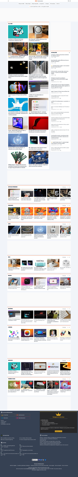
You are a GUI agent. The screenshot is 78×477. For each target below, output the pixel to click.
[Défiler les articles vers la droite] (69, 187)
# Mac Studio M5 (35, 3)
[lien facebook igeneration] (41, 459)
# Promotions (52, 3)
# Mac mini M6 (21, 3)
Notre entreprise (58, 465)
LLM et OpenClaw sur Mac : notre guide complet (39, 6)
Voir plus (64, 187)
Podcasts (10, 205)
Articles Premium (12, 187)
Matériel (10, 308)
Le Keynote (3, 422)
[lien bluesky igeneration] (45, 459)
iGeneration (6, 417)
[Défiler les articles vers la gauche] (67, 187)
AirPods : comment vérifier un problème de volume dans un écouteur (53, 437)
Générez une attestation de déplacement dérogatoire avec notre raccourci (54, 444)
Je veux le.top (3, 421)
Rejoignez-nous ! (58, 431)
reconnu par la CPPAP (30, 468)
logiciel (10, 327)
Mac (9, 257)
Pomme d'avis (11, 379)
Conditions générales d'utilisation (23, 465)
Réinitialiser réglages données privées (39, 469)
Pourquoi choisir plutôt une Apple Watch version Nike (50, 441)
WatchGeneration (22, 417)
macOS (10, 275)
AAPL (9, 224)
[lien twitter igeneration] (43, 459)
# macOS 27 (41, 3)
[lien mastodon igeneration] (39, 459)
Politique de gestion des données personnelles (39, 465)
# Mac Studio (28, 3)
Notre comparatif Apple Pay (7, 439)
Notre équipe (51, 465)
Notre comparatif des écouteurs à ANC (28, 439)
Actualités (54, 52)
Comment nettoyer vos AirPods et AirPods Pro (49, 438)
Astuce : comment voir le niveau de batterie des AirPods (50, 442)
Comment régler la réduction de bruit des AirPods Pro (50, 443)
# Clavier (47, 3)
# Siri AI (57, 3)
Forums (2, 420)
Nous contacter (65, 465)
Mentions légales (13, 465)
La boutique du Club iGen (5, 424)
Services (10, 360)
